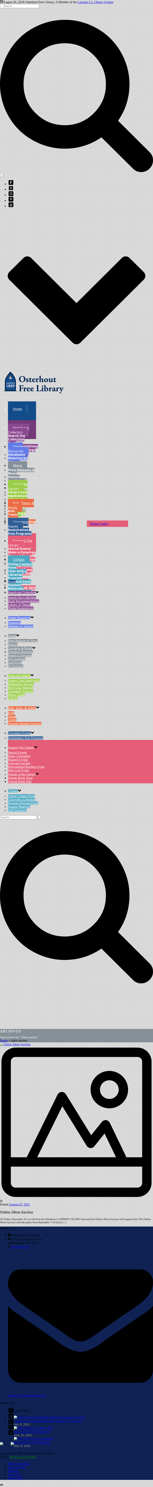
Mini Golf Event (18, 770)
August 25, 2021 (19, 1204)
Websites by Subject (17, 460)
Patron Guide (16, 695)
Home (4, 1040)
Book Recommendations (23, 445)
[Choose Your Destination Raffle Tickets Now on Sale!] (49, 1417)
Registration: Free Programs (19, 532)
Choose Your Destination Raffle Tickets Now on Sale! (48, 1421)
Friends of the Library (21, 774)
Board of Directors (19, 655)
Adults (12, 720)
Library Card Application (18, 494)
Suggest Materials (16, 587)
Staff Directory (17, 810)
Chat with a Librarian (17, 573)
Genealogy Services (20, 691)
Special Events (19, 548)
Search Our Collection (17, 437)
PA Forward (15, 666)
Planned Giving (18, 759)
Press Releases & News (21, 472)
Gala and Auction (19, 763)
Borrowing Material (20, 687)
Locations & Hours (20, 648)
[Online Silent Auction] (76, 1121)
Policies (13, 698)
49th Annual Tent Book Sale (32, 1431)
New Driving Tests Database (32, 1442)
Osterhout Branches (20, 652)
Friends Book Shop (20, 778)
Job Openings (16, 659)
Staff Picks (15, 662)
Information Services (21, 684)
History (14, 477)
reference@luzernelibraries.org (27, 1395)
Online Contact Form (20, 566)
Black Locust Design (23, 1457)
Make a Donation (21, 552)
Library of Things (19, 604)
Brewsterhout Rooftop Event (26, 766)
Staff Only (14, 1474)
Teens (13, 514)
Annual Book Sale (19, 781)
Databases (16, 454)
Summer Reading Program (24, 723)
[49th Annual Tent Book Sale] (33, 1428)
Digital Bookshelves (20, 608)
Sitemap (13, 1471)
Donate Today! (99, 523)
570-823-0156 (19, 1247)
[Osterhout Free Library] (34, 396)
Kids (11, 511)
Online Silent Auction (16, 1212)
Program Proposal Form (19, 580)
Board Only (15, 1478)
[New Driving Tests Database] (33, 1438)
